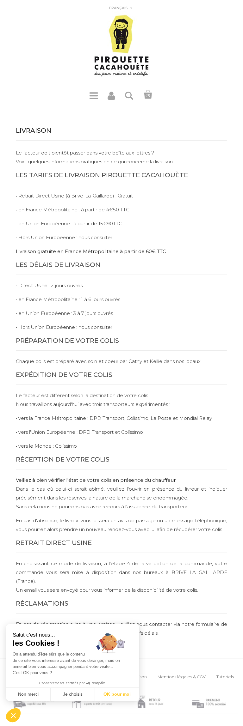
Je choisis (73, 694)
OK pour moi (117, 694)
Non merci (28, 694)
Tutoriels (225, 677)
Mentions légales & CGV (182, 677)
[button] (13, 715)
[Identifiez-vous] (111, 98)
